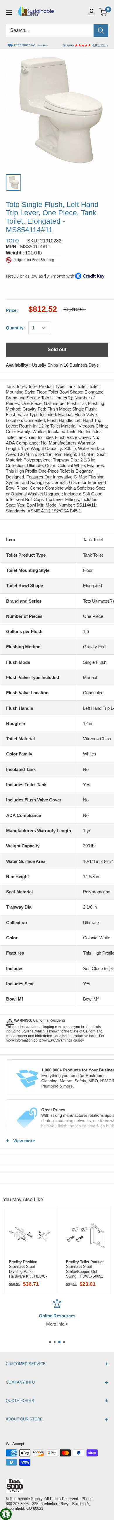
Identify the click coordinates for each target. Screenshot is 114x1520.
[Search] (101, 30)
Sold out (57, 349)
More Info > (57, 1323)
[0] (103, 12)
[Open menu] (9, 12)
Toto (12, 240)
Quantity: (15, 327)
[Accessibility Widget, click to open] (6, 1514)
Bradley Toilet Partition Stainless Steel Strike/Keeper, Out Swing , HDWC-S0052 (85, 1269)
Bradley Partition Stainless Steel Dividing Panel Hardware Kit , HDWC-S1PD (28, 1269)
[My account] (91, 12)
